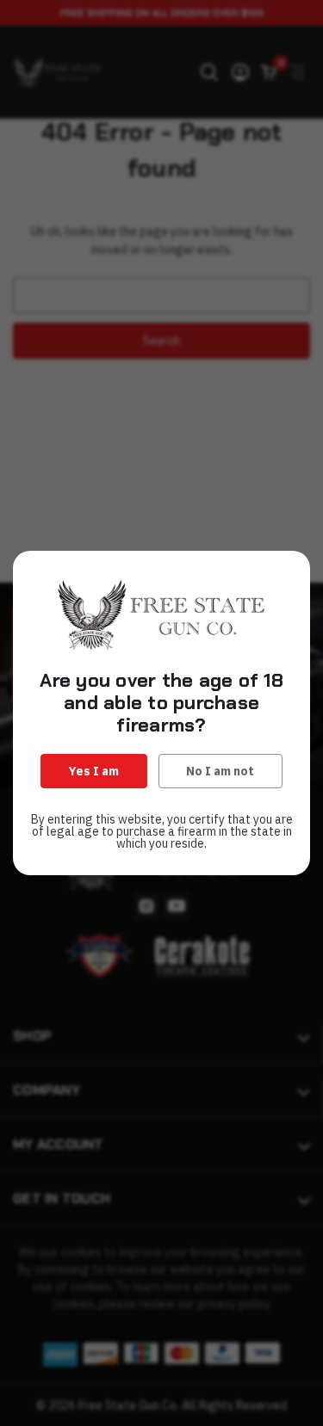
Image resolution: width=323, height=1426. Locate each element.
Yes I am (94, 771)
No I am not (220, 771)
